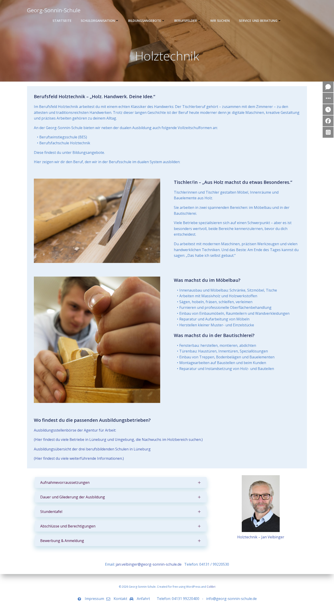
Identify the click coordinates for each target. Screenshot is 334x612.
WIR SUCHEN (220, 20)
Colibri (211, 587)
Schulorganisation (98, 20)
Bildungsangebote (144, 20)
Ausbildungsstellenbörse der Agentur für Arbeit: (75, 430)
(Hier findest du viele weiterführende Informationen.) (79, 458)
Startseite (62, 20)
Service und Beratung (258, 20)
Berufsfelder (185, 20)
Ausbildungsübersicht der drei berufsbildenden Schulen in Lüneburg (92, 449)
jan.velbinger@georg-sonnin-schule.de (149, 564)
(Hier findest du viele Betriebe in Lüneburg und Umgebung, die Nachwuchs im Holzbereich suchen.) (118, 439)
